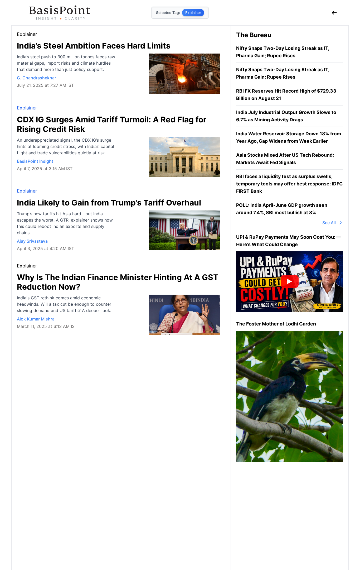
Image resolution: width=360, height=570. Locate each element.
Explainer (27, 108)
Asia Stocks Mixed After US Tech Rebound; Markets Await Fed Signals (285, 158)
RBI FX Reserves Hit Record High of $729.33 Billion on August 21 (286, 94)
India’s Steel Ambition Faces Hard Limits (94, 45)
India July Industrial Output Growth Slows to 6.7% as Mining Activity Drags (286, 115)
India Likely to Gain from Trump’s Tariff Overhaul (109, 202)
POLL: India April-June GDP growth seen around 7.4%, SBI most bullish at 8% (281, 208)
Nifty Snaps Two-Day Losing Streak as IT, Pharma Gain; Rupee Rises (282, 51)
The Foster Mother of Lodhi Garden (276, 324)
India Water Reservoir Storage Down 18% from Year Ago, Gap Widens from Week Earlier (288, 137)
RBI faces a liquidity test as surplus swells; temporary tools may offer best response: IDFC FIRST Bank (289, 184)
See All (329, 222)
